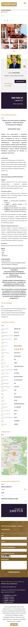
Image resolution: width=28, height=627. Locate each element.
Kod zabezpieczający (8, 554)
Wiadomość (5, 560)
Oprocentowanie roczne (9, 499)
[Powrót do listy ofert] (2, 20)
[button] (13, 454)
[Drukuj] (4, 20)
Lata (2, 493)
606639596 (8, 86)
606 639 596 (8, 84)
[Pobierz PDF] (7, 20)
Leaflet (13, 474)
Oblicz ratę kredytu (18, 104)
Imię (2, 536)
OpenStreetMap (19, 474)
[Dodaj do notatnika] (10, 20)
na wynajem (10, 595)
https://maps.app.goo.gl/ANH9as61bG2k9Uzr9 (12, 177)
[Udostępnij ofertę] (13, 20)
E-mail (3, 542)
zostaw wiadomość (20, 81)
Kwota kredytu (6, 487)
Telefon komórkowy (8, 548)
